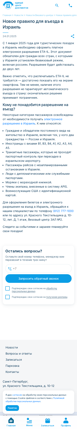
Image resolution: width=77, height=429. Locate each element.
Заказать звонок (70, 5)
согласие (17, 394)
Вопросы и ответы (19, 353)
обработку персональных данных (34, 290)
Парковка (12, 365)
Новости (12, 347)
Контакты (12, 372)
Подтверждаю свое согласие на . (34, 290)
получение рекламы (56, 297)
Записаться (14, 359)
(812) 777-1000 (63, 211)
